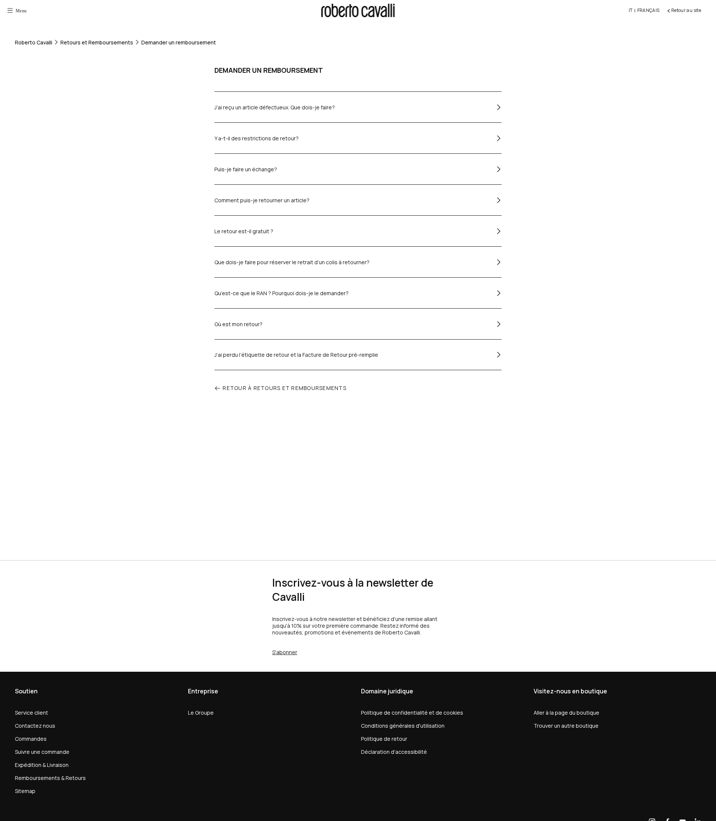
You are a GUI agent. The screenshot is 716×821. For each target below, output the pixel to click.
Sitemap (25, 791)
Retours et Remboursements (96, 42)
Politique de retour (384, 738)
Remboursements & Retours (50, 777)
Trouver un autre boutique (566, 725)
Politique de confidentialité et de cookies (412, 712)
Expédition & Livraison (42, 764)
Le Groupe (201, 712)
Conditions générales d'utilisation (403, 725)
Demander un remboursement (178, 42)
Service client (31, 712)
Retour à (284, 387)
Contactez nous (35, 725)
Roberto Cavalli (33, 42)
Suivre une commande (42, 751)
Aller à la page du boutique (566, 712)
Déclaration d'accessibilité (394, 751)
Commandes (31, 738)
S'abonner (284, 652)
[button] (16, 10)
